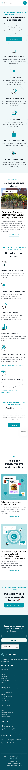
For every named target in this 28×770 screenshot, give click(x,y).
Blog (2, 710)
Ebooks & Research (7, 712)
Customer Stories (6, 696)
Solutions (4, 678)
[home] (6, 3)
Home (3, 674)
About (3, 694)
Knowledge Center (7, 714)
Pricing (3, 682)
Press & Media (5, 716)
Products (4, 676)
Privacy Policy (14, 762)
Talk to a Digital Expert (14, 605)
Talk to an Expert (14, 39)
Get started (14, 425)
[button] (25, 3)
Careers (3, 698)
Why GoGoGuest (6, 692)
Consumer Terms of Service (14, 764)
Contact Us (5, 700)
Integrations (5, 680)
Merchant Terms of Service (14, 766)
